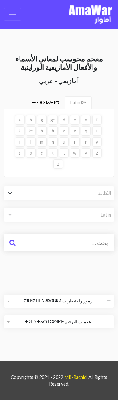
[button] (8, 301)
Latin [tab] (75, 102)
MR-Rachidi (75, 377)
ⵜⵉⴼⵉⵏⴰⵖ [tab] (43, 102)
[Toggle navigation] (12, 14)
